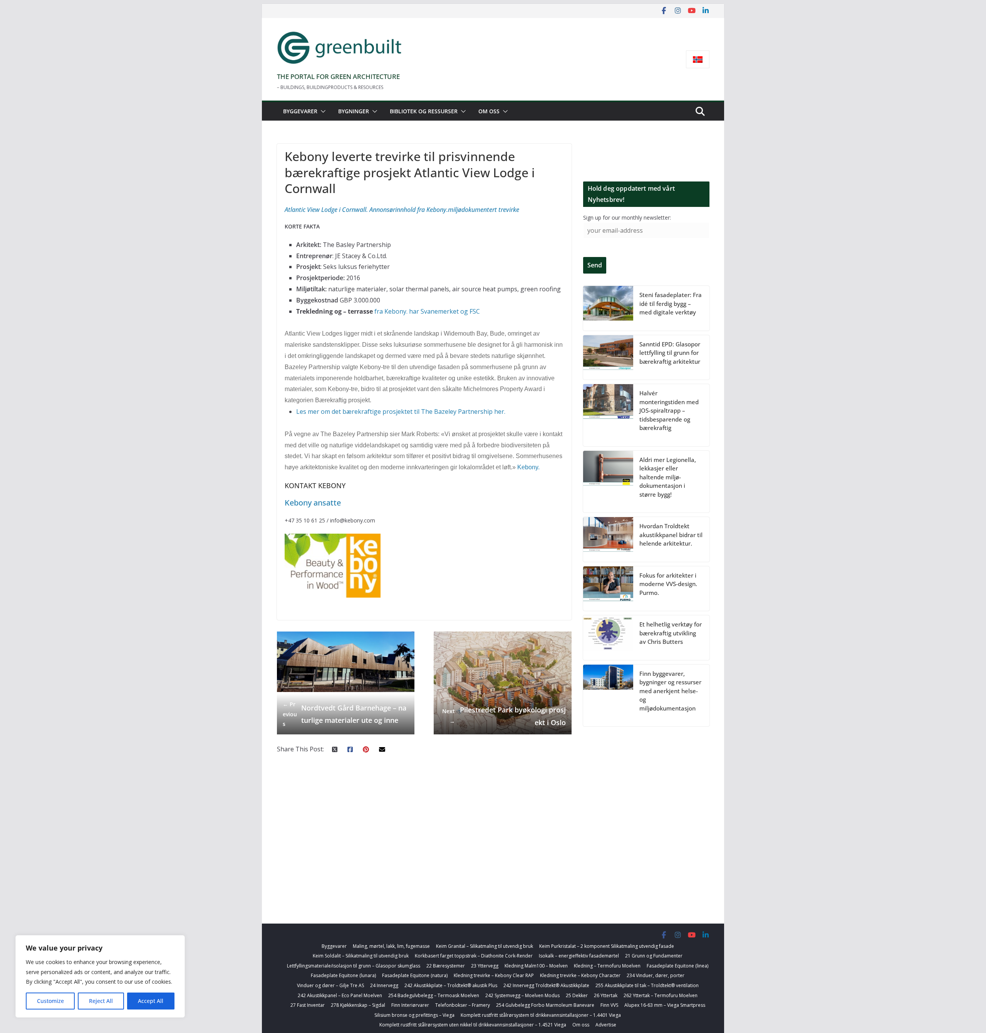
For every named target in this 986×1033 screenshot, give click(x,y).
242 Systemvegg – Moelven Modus (522, 995)
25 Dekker (577, 995)
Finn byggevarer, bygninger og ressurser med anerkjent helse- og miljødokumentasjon (670, 691)
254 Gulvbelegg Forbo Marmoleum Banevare (545, 1005)
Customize (50, 1000)
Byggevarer (300, 111)
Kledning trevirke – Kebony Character (580, 975)
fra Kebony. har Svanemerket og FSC (427, 311)
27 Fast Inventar (307, 1005)
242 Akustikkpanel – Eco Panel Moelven (340, 995)
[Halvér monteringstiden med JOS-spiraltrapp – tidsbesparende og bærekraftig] (608, 415)
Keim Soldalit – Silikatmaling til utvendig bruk (361, 955)
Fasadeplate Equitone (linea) (677, 965)
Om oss (489, 111)
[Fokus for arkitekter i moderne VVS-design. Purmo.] (608, 588)
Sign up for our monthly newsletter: (627, 217)
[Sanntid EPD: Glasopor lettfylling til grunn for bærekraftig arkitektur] (608, 357)
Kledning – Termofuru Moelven (607, 965)
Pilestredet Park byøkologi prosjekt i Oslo (504, 716)
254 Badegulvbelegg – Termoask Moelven (433, 995)
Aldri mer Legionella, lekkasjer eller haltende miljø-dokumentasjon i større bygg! (667, 477)
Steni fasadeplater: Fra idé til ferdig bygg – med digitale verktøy (670, 303)
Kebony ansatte (313, 502)
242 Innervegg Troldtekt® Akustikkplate (546, 985)
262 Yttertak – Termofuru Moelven (661, 995)
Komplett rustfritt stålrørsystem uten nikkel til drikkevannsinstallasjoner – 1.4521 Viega (472, 1024)
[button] (321, 111)
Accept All (150, 1000)
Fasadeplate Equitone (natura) (415, 975)
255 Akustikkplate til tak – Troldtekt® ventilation (647, 985)
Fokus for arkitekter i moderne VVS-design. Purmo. (668, 583)
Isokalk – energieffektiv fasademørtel (579, 955)
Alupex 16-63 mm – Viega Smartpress (664, 1005)
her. (499, 411)
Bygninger (353, 111)
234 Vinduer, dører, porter (655, 975)
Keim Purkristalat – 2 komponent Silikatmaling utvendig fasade (606, 946)
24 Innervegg (384, 985)
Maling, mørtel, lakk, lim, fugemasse (391, 946)
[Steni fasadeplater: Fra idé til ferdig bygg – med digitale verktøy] (608, 308)
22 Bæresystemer (445, 965)
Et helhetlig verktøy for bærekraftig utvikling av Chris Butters (670, 632)
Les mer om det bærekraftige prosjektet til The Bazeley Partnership (394, 411)
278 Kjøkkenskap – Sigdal (358, 1005)
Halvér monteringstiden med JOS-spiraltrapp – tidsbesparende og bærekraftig (669, 410)
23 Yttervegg (484, 965)
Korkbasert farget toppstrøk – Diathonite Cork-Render (474, 955)
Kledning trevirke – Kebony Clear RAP (494, 975)
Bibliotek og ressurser (424, 111)
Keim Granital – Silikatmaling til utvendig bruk (484, 946)
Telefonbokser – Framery (462, 1005)
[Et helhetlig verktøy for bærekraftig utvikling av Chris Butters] (608, 637)
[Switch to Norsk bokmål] (697, 59)
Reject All (101, 1000)
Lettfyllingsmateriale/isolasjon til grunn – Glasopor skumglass (353, 965)
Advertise (605, 1024)
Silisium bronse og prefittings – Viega (414, 1015)
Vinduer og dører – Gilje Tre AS (330, 985)
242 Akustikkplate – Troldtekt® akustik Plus (450, 985)
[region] (100, 976)
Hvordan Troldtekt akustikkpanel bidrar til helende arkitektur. (671, 534)
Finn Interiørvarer (410, 1005)
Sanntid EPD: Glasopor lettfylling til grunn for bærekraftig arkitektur (669, 352)
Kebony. (528, 467)
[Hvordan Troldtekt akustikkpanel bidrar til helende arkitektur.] (608, 539)
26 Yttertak (605, 995)
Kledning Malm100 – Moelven (536, 965)
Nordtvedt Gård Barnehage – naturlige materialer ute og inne (345, 713)
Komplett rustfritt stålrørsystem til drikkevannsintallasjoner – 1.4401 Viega (541, 1015)
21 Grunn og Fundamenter (653, 955)
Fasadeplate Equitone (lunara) (343, 975)
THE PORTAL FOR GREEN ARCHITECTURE (338, 76)
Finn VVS (609, 1005)
